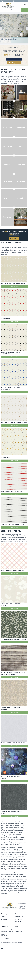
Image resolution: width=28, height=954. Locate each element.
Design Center (5, 919)
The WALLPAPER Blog (6, 929)
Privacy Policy (18, 931)
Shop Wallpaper (14, 63)
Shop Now (14, 238)
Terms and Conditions (21, 929)
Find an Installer (5, 938)
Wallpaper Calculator (7, 931)
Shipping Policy (19, 916)
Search (25, 10)
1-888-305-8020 (7, 1)
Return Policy (18, 919)
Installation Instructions (4, 934)
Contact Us (18, 1)
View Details (14, 286)
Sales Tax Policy (19, 922)
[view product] (14, 269)
